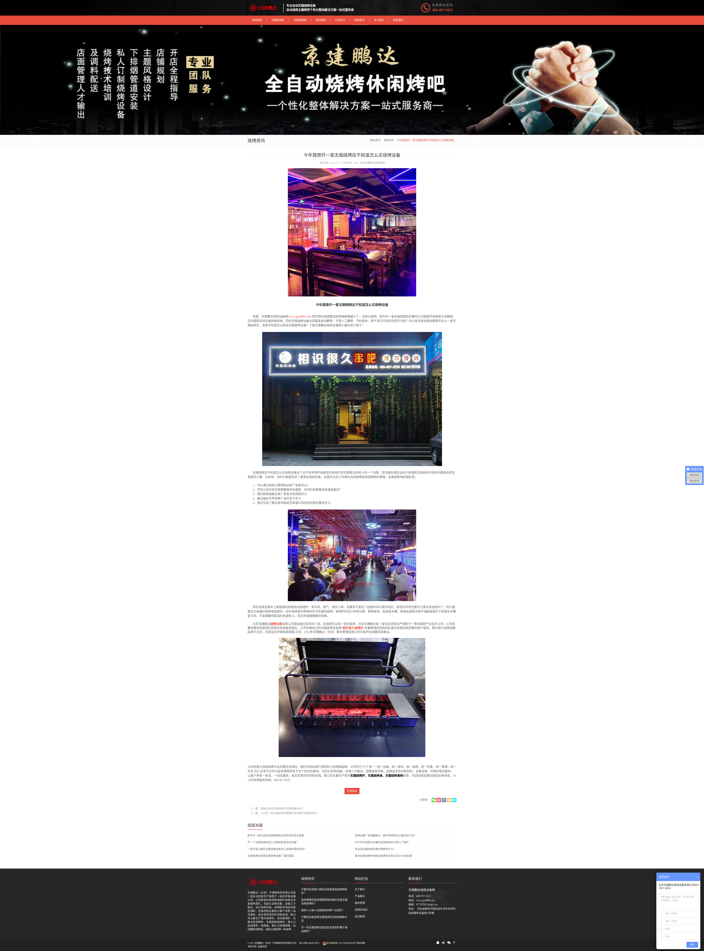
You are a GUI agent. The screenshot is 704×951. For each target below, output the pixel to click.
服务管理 (360, 903)
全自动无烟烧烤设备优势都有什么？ (375, 849)
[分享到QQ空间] (449, 800)
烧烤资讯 (389, 140)
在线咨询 (352, 791)
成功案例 (360, 916)
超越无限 (262, 946)
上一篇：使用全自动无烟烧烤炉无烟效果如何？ (277, 808)
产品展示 (360, 896)
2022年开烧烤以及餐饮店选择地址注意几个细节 (382, 842)
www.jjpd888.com (425, 900)
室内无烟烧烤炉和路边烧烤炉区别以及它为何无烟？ (384, 855)
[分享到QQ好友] (437, 942)
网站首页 (375, 140)
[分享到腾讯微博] (444, 800)
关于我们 (360, 889)
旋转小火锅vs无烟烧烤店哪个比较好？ (322, 910)
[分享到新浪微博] (439, 800)
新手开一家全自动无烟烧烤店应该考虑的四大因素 (275, 835)
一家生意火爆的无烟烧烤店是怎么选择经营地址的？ (277, 849)
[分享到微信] (434, 800)
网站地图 (360, 943)
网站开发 (252, 946)
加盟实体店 (361, 909)
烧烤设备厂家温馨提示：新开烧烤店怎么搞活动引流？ (385, 835)
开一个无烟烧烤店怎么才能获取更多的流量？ (273, 842)
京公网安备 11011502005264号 (340, 943)
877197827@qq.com (427, 904)
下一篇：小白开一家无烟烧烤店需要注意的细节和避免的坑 (283, 813)
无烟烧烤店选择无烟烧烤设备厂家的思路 (270, 855)
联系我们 (415, 879)
